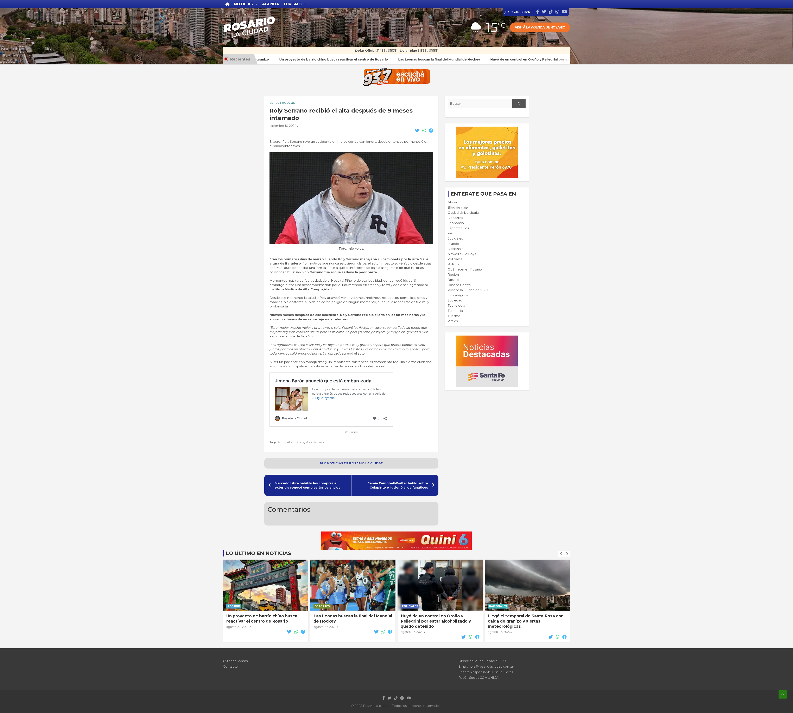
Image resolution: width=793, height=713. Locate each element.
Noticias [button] (243, 4)
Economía (456, 223)
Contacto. (230, 666)
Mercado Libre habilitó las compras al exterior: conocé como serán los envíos (307, 485)
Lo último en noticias (258, 553)
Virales (453, 321)
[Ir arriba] (783, 694)
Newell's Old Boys (462, 254)
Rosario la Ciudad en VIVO (468, 290)
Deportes (455, 218)
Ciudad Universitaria (463, 213)
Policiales (455, 259)
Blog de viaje (458, 207)
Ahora (452, 202)
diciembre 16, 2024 (282, 126)
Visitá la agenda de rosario (540, 27)
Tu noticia (455, 311)
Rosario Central (459, 285)
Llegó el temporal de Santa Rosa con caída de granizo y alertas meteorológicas (438, 621)
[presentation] (561, 554)
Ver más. (351, 432)
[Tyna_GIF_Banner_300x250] (487, 129)
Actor (282, 442)
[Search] (519, 103)
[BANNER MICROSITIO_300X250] (487, 338)
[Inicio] (227, 4)
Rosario (453, 280)
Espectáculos (282, 103)
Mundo (453, 244)
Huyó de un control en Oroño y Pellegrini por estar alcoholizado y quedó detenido (348, 621)
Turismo (454, 316)
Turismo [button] (292, 4)
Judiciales (455, 238)
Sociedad (455, 300)
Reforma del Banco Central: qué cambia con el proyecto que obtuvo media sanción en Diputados (524, 621)
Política (453, 264)
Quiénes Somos (235, 661)
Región (453, 274)
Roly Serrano (348, 259)
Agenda (270, 4)
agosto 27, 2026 (237, 627)
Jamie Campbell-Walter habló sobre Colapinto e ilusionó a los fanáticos (398, 485)
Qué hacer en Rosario (465, 269)
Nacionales (456, 249)
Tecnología (456, 305)
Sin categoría (458, 295)
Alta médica (295, 442)
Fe (450, 233)
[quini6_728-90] (396, 534)
